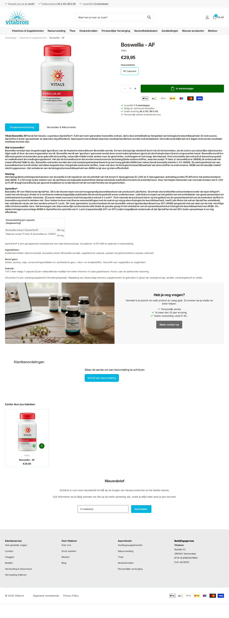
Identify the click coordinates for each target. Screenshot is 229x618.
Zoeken (149, 17)
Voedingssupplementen (130, 545)
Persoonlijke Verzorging (116, 30)
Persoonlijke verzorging (130, 569)
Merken (212, 30)
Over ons (66, 545)
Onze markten (69, 551)
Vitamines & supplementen (33, 37)
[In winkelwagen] (41, 446)
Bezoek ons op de (21, 3)
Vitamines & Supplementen (28, 30)
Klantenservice (13, 540)
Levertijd (95, 3)
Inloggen (9, 557)
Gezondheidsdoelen (146, 30)
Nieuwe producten (193, 30)
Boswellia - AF (27, 459)
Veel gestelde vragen (16, 545)
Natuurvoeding (56, 30)
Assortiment (125, 540)
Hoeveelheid (128, 65)
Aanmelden (141, 509)
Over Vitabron (69, 540)
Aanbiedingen (170, 30)
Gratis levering (59, 3)
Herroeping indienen (16, 574)
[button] (135, 89)
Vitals (123, 50)
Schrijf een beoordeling (102, 378)
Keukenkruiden (88, 30)
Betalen (9, 563)
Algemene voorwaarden (46, 595)
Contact (9, 551)
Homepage (10, 37)
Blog (64, 563)
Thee (72, 30)
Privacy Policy (71, 595)
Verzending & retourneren (18, 569)
